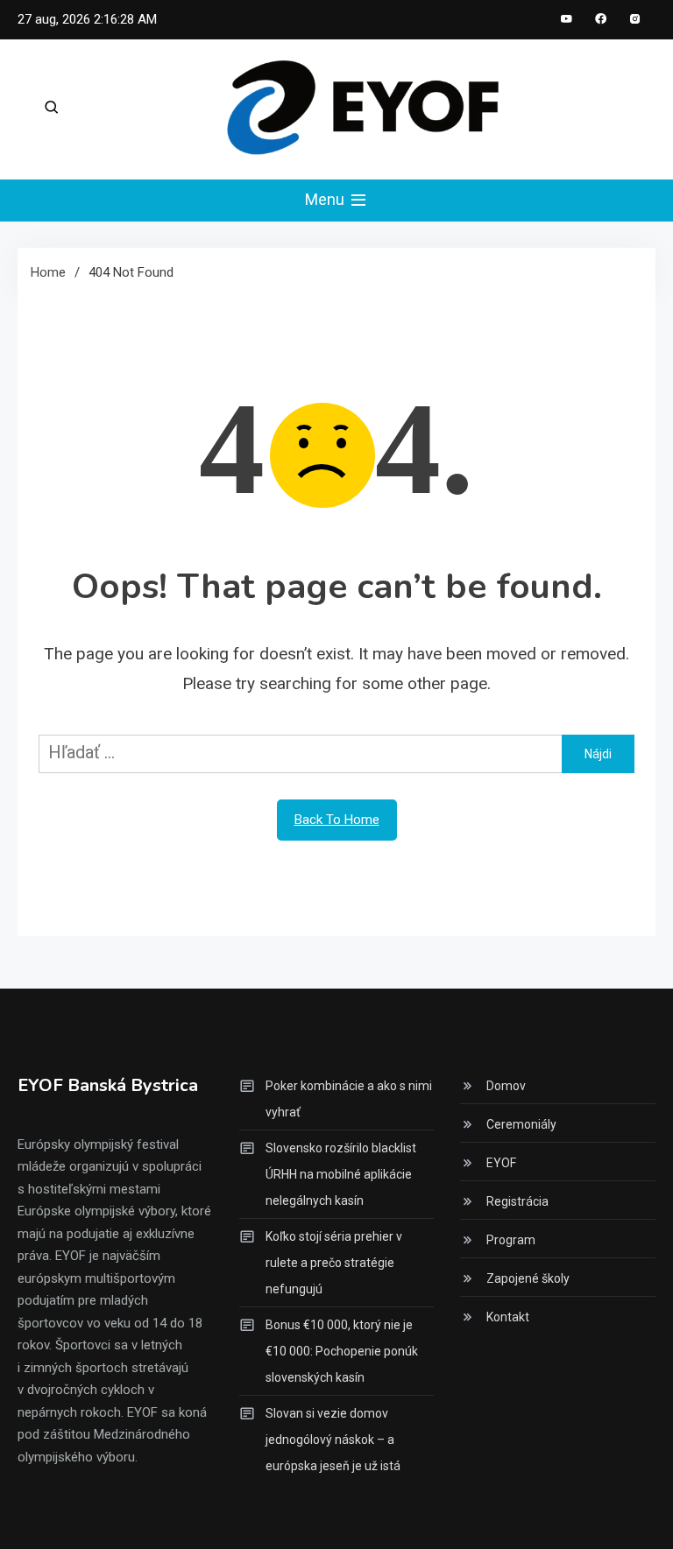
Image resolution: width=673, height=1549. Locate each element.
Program (510, 1240)
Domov (506, 1086)
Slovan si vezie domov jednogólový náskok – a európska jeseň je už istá (333, 1439)
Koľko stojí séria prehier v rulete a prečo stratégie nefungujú (334, 1262)
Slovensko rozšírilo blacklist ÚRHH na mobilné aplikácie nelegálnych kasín (341, 1174)
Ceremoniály (521, 1124)
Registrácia (517, 1201)
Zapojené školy (528, 1278)
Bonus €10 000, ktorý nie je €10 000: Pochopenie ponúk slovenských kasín (342, 1351)
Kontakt (507, 1317)
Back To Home (336, 819)
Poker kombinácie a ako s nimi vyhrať (349, 1099)
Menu (326, 199)
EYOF (501, 1163)
